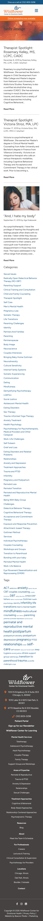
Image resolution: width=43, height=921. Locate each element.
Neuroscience (10, 348)
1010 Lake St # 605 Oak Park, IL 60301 (23, 701)
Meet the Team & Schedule (21, 838)
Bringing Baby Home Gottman (18, 357)
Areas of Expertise (21, 770)
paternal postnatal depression (14, 618)
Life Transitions (11, 319)
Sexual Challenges (21, 792)
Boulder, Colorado (21, 882)
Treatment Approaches (15, 467)
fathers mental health (17, 599)
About (21, 834)
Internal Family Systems (15, 369)
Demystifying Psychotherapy (17, 391)
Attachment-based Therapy (17, 528)
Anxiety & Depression (21, 783)
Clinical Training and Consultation (19, 289)
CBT (6, 591)
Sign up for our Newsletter (21, 726)
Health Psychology (12, 424)
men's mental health (26, 607)
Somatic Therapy (12, 315)
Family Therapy (21, 759)
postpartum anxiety (13, 635)
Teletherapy (21, 741)
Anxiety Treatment (12, 420)
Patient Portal (21, 721)
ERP (33, 596)
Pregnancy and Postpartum (16, 480)
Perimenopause (11, 340)
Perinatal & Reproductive (21, 775)
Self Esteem (9, 443)
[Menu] (36, 11)
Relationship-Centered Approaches (21, 812)
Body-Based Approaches (21, 808)
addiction (13, 588)
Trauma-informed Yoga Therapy (19, 416)
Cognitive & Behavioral (21, 803)
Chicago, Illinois (21, 873)
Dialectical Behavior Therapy (17, 508)
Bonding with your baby (15, 557)
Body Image (9, 344)
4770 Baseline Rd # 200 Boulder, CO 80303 (23, 709)
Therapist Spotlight (13, 298)
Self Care (8, 302)
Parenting (8, 336)
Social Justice (10, 399)
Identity (7, 327)
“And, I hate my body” (20, 216)
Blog (21, 827)
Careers (21, 849)
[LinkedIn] (26, 904)
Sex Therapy (9, 412)
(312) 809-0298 (28, 2)
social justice (16, 653)
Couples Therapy (21, 755)
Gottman (27, 599)
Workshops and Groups (15, 549)
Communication (11, 378)
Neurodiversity (11, 361)
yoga (14, 664)
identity (16, 603)
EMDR (28, 596)
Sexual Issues (10, 274)
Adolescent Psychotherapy (21, 746)
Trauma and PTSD (12, 471)
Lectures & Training (21, 853)
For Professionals (21, 844)
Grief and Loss (10, 447)
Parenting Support (12, 285)
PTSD (34, 639)
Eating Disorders (11, 407)
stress (25, 653)
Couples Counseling (13, 545)
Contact (21, 888)
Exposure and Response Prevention (20, 524)
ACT (6, 588)
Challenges (9, 504)
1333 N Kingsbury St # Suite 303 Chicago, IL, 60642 (23, 693)
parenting (29, 615)
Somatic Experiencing (14, 374)
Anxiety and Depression (15, 463)
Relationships (10, 459)
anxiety (22, 588)
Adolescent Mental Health (16, 403)
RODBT (24, 645)
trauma (22, 660)
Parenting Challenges (14, 323)
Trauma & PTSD (21, 779)
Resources (21, 823)
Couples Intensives (13, 353)
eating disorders (20, 596)
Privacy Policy (29, 913)
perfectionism (29, 618)
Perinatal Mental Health (15, 561)
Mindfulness (9, 386)
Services (8, 536)
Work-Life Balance (12, 566)
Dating (7, 382)
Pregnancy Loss (11, 310)
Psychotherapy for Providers (21, 862)
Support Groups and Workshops (21, 764)
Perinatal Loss (10, 484)
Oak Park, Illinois (21, 878)
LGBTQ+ (8, 395)
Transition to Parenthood (15, 553)
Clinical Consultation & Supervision (22, 858)
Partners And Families (14, 331)
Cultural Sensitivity (13, 365)
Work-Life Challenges (14, 439)
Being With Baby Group (15, 500)
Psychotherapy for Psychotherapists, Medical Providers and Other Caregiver (21, 431)
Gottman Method (12, 532)
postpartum (22, 631)
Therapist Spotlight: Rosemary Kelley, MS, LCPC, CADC (19, 52)
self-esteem (15, 650)
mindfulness (13, 611)
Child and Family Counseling (17, 294)
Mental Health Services (21, 737)
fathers (7, 599)
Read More (9, 109)
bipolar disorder (32, 588)
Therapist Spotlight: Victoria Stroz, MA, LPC (21, 122)
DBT (12, 595)
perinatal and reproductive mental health (18, 626)
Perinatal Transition (13, 488)
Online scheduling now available (21, 18)
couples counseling (19, 591)
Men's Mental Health (13, 306)
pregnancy (23, 639)
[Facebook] (17, 904)
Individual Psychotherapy (15, 540)
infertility (26, 602)
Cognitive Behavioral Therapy (17, 512)
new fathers (20, 615)
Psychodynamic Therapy (21, 817)
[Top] (39, 918)
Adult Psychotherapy (21, 750)
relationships (13, 644)
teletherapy (14, 657)
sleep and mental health (27, 650)
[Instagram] (21, 904)
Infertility (8, 475)
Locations (21, 869)
